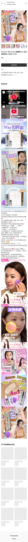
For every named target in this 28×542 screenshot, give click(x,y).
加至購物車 (14, 65)
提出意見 (14, 538)
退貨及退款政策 (15, 535)
